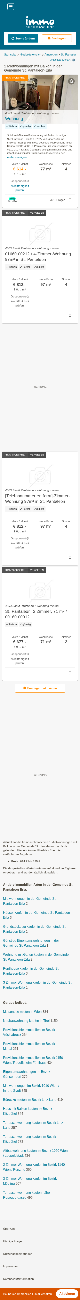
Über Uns (9, 1228)
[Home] (40, 22)
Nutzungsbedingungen (17, 1253)
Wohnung (14, 118)
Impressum (10, 1266)
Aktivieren (67, 1293)
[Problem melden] (70, 200)
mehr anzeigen (17, 157)
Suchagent (59, 38)
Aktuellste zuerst (59, 59)
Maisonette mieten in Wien (22, 1011)
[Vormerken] (71, 81)
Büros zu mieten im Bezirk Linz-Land (29, 1099)
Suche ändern (25, 38)
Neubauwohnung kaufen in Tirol (26, 1020)
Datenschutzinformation (18, 1278)
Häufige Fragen (13, 1241)
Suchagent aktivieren (42, 688)
